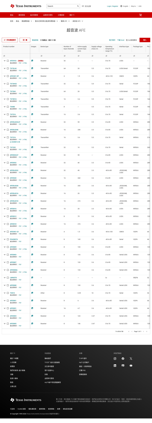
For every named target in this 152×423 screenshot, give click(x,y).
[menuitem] (141, 15)
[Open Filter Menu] (16, 56)
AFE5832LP (14, 155)
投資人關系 (14, 378)
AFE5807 (13, 262)
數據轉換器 (25, 21)
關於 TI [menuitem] (72, 15)
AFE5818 (13, 224)
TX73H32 (13, 84)
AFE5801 (13, 301)
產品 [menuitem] (11, 15)
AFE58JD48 (14, 130)
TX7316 (13, 137)
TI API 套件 (83, 358)
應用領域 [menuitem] (22, 15)
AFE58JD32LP (15, 122)
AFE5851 (13, 308)
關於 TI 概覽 (14, 358)
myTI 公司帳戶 (84, 362)
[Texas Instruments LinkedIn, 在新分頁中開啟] (115, 366)
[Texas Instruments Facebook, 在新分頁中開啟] (123, 359)
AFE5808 (13, 285)
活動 (11, 374)
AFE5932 (13, 61)
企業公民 (13, 386)
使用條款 (51, 409)
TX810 (12, 293)
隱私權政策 (32, 409)
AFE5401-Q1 (14, 232)
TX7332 (13, 147)
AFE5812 (13, 216)
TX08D (12, 107)
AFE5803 (13, 255)
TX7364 (13, 91)
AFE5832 (13, 163)
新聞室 (12, 366)
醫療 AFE (64, 21)
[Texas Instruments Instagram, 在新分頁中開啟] (115, 359)
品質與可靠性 (49, 378)
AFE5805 (13, 323)
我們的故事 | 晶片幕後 (17, 370)
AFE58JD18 (14, 201)
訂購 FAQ (82, 370)
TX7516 (13, 114)
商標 (58, 409)
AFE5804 (13, 316)
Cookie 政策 (22, 409)
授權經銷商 (83, 374)
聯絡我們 (48, 358)
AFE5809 (13, 247)
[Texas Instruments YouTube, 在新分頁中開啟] (131, 366)
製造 (11, 382)
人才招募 (13, 362)
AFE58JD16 (14, 193)
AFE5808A (13, 270)
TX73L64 (13, 68)
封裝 (46, 374)
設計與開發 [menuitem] (34, 15)
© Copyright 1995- (18, 414)
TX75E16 (13, 99)
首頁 (11, 21)
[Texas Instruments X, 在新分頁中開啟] (131, 359)
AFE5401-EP (14, 76)
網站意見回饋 (67, 409)
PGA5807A (14, 239)
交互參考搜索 (49, 366)
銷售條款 (42, 409)
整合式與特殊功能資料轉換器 (45, 21)
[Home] (25, 6)
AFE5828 (13, 178)
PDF (20, 63)
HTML (25, 63)
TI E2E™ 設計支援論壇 (52, 362)
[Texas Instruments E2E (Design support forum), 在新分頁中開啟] (123, 366)
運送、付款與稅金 (85, 366)
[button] (129, 331)
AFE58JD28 (14, 186)
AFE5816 (13, 209)
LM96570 (13, 278)
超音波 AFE (76, 21)
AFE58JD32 (14, 170)
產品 (17, 21)
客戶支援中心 (49, 370)
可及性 (12, 409)
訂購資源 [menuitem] (61, 15)
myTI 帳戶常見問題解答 (53, 382)
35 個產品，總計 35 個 (48, 40)
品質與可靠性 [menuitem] (48, 15)
